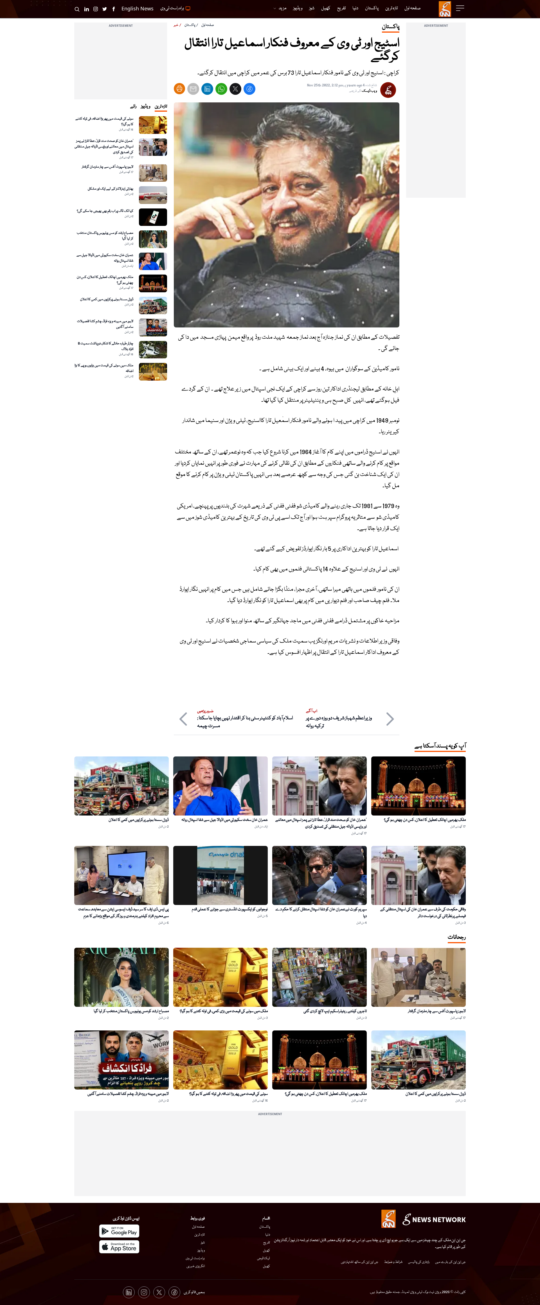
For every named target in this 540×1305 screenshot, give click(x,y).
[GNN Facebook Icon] (113, 9)
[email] (193, 90)
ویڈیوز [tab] (145, 106)
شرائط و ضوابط (393, 1262)
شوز (203, 1242)
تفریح (266, 1242)
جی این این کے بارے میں (450, 1262)
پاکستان (189, 25)
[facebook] (249, 90)
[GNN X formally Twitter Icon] (104, 9)
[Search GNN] (77, 9)
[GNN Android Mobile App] (119, 1231)
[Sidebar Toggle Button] (461, 8)
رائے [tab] (133, 106)
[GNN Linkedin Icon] (86, 9)
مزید (282, 8)
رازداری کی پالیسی (418, 1262)
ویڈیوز (201, 1250)
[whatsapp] (221, 90)
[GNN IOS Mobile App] (119, 1247)
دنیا (267, 1234)
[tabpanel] (120, 248)
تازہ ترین (199, 1234)
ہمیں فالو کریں (194, 1292)
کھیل (266, 1250)
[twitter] (235, 90)
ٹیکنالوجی (263, 1258)
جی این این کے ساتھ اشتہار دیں (359, 1262)
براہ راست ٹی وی (195, 1258)
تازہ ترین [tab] (161, 106)
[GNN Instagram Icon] (95, 9)
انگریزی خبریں (195, 1266)
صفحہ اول (207, 25)
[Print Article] (179, 88)
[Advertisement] (436, 113)
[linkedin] (207, 90)
